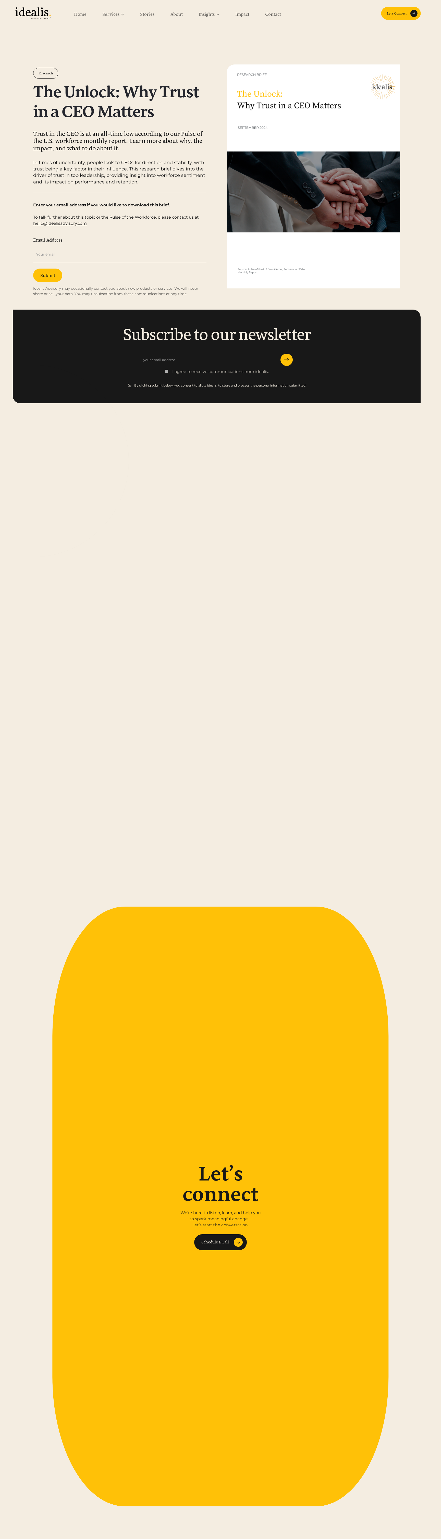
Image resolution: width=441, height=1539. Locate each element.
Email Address (47, 240)
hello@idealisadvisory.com (60, 223)
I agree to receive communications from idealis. (220, 371)
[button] (113, 13)
